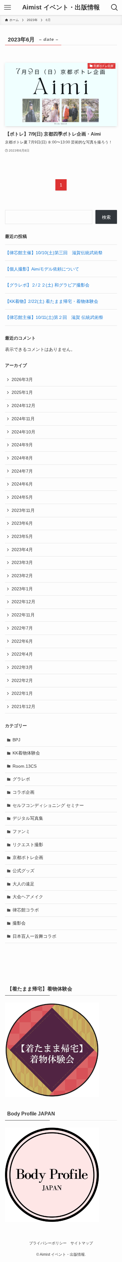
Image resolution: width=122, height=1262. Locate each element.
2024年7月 (22, 471)
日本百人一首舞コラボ (34, 936)
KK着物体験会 (26, 752)
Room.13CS (25, 766)
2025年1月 (22, 392)
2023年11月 (23, 510)
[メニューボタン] (7, 7)
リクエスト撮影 (28, 844)
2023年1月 (22, 588)
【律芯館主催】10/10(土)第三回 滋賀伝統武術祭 (54, 252)
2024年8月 (22, 457)
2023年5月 (22, 536)
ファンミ (21, 831)
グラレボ (21, 778)
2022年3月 (22, 667)
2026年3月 (22, 379)
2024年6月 (22, 483)
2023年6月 (22, 523)
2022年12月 (23, 601)
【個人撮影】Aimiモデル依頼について (42, 268)
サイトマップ (81, 1243)
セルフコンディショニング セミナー (48, 805)
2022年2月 (22, 680)
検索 (106, 217)
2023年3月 (22, 562)
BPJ (16, 739)
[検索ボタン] (114, 7)
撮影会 (19, 923)
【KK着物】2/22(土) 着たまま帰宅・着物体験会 (51, 301)
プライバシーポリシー (48, 1243)
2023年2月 (22, 575)
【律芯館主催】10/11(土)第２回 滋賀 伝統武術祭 (54, 317)
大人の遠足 (23, 883)
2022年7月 (22, 628)
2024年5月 (22, 497)
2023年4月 (22, 549)
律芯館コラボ (26, 909)
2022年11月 (23, 614)
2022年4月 (22, 654)
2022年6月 (22, 641)
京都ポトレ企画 (28, 857)
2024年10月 (23, 431)
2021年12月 (23, 706)
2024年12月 (23, 405)
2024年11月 (23, 418)
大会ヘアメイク (28, 896)
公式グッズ (23, 870)
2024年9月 (22, 444)
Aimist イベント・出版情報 (61, 7)
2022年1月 (22, 693)
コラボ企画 (23, 792)
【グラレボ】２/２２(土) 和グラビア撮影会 (47, 284)
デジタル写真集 (28, 818)
